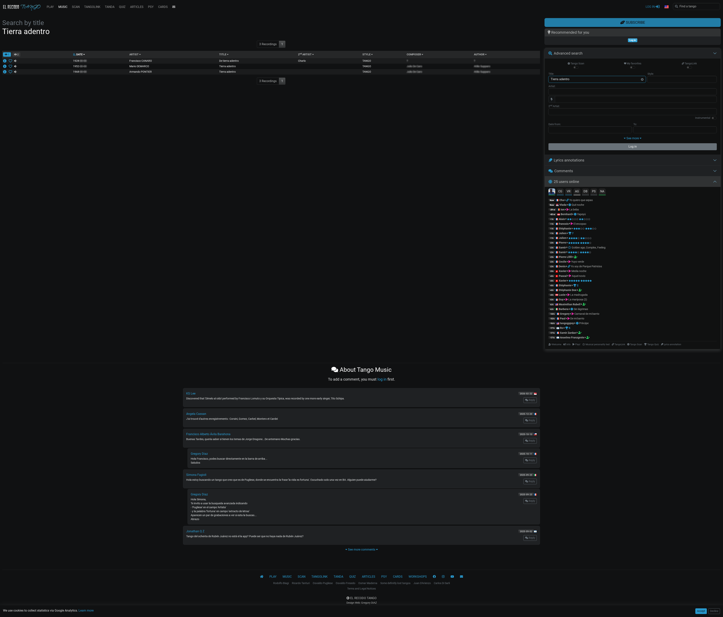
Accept (701, 610)
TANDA (109, 7)
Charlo (302, 60)
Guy (561, 299)
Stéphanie (565, 228)
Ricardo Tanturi (301, 583)
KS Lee (190, 393)
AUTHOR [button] (479, 54)
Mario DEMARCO (139, 66)
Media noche (578, 271)
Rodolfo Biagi (281, 583)
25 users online (566, 181)
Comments (563, 171)
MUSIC (62, 7)
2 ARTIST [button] (305, 54)
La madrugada (579, 294)
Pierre (562, 242)
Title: (551, 73)
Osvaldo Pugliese (323, 583)
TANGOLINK (92, 7)
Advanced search (568, 53)
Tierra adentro (227, 66)
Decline (714, 610)
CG (560, 191)
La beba (574, 209)
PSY (151, 7)
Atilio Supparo (482, 66)
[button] (666, 7)
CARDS (163, 7)
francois (564, 223)
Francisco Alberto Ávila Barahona (208, 434)
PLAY (50, 7)
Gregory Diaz (199, 454)
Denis (562, 266)
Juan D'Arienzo (422, 583)
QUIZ (122, 7)
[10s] (15, 60)
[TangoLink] (567, 200)
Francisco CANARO (140, 60)
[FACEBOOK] (434, 576)
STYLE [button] (366, 54)
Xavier (563, 271)
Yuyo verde (577, 261)
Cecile (562, 261)
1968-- (80, 71)
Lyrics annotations (569, 160)
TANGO (366, 60)
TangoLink (690, 63)
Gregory (565, 313)
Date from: (554, 124)
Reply (531, 399)
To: (635, 124)
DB (585, 191)
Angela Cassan (196, 414)
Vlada (562, 204)
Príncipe (584, 323)
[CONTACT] (173, 7)
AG (577, 191)
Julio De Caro (414, 66)
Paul (562, 318)
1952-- (80, 66)
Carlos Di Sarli (442, 583)
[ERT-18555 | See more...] (6, 66)
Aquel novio (578, 275)
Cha (561, 200)
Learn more (86, 610)
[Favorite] (11, 60)
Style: (650, 73)
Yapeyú (581, 214)
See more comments (361, 549)
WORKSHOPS (418, 576)
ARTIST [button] (134, 54)
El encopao (579, 223)
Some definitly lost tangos (395, 583)
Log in (632, 146)
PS (594, 191)
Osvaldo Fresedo (345, 583)
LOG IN (651, 6)
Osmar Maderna (367, 583)
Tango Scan (577, 63)
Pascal (563, 275)
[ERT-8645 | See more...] (6, 60)
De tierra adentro (229, 60)
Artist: (551, 86)
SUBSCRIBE (635, 22)
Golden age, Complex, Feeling (588, 247)
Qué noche (578, 204)
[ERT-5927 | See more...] (6, 71)
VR (568, 191)
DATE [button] (79, 54)
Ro (561, 327)
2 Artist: (554, 106)
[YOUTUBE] (452, 576)
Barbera (563, 309)
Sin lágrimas (581, 309)
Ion (562, 209)
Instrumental (702, 117)
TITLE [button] (223, 54)
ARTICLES (136, 7)
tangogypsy (567, 323)
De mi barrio (577, 318)
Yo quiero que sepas (581, 200)
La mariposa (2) (577, 299)
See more (633, 138)
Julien (563, 233)
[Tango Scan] (570, 204)
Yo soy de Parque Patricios (586, 266)
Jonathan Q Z (195, 531)
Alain (562, 219)
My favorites (633, 63)
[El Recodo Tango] (261, 576)
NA (602, 191)
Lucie (562, 294)
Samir (562, 247)
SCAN (76, 7)
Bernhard (566, 214)
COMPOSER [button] (414, 54)
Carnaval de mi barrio (586, 313)
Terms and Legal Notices (361, 588)
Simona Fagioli (196, 475)
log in (382, 379)
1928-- (80, 60)
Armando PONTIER (140, 71)
